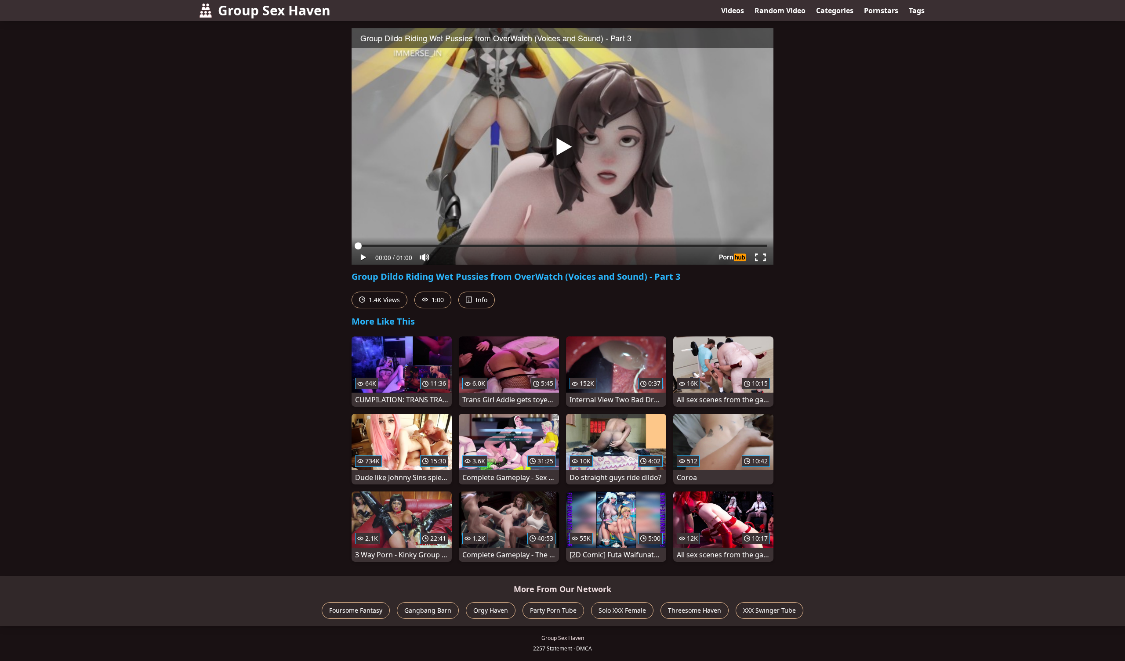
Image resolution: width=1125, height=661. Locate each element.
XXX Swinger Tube (769, 610)
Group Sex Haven (274, 10)
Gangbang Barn (427, 610)
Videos (732, 10)
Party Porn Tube (553, 610)
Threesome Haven (694, 610)
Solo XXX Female (622, 610)
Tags (917, 10)
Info (480, 300)
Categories (834, 10)
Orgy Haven (490, 610)
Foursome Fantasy (355, 610)
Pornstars (881, 10)
